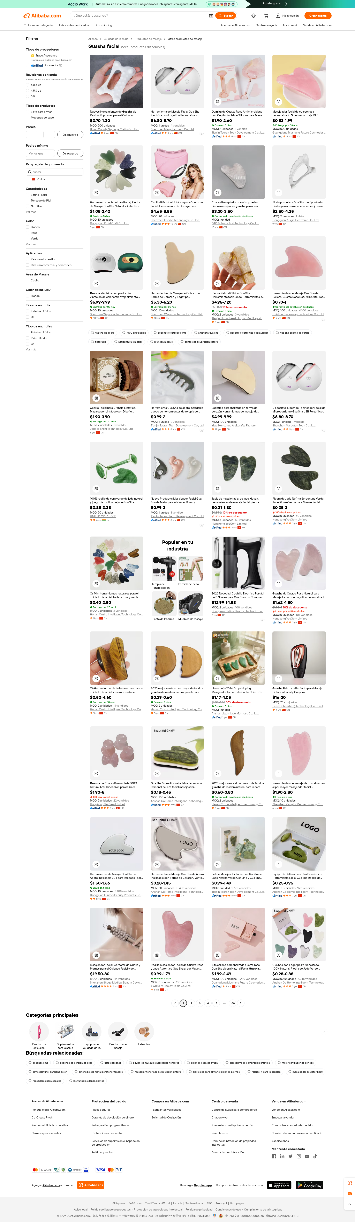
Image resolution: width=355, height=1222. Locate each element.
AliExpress (119, 1203)
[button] (211, 15)
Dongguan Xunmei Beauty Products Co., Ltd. (116, 895)
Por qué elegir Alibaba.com (49, 1109)
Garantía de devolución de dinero (113, 1117)
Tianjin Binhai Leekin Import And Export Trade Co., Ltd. (238, 318)
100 (233, 1003)
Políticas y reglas (102, 1152)
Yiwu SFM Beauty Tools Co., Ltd (170, 985)
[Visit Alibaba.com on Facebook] (274, 1156)
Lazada (177, 1203)
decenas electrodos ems (172, 332)
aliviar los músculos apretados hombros (156, 1062)
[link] (349, 1183)
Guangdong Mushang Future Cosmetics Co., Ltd (299, 132)
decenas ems (40, 1062)
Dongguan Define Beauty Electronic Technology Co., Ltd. (238, 611)
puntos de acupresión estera (201, 341)
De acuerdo (70, 134)
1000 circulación (136, 332)
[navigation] (54, 522)
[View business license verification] (215, 1216)
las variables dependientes (88, 1080)
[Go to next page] (240, 1003)
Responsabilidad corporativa (50, 1125)
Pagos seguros (101, 1109)
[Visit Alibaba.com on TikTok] (315, 1156)
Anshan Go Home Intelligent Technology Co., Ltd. (177, 801)
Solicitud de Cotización (166, 1117)
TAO (209, 1203)
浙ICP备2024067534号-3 (282, 1215)
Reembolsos (220, 1133)
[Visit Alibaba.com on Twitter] (290, 1156)
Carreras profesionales (46, 1133)
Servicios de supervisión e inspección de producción (116, 1142)
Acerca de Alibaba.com (47, 1101)
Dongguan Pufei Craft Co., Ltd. (109, 223)
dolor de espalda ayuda (204, 1062)
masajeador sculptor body (308, 1071)
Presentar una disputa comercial (232, 1125)
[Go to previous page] (175, 1003)
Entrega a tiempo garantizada (110, 1125)
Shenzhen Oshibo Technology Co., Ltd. (175, 220)
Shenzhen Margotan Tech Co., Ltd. (172, 129)
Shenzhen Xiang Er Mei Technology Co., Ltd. (299, 804)
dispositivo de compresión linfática (250, 1062)
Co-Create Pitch (42, 1117)
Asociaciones (280, 1141)
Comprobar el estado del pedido (292, 1125)
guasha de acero (104, 332)
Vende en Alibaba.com (286, 1109)
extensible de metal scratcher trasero (101, 1071)
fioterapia (100, 341)
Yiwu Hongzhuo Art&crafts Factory (234, 425)
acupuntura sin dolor (130, 341)
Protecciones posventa (107, 1133)
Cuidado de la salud (116, 38)
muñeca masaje (163, 341)
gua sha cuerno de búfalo (294, 332)
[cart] (267, 16)
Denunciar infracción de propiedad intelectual (234, 1142)
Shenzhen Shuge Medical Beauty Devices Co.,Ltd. (116, 982)
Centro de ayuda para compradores (234, 1109)
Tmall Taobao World (157, 1203)
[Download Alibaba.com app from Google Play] (309, 1185)
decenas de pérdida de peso (76, 1062)
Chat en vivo (219, 1117)
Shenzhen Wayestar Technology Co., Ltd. (116, 314)
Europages (237, 1203)
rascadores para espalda (47, 1080)
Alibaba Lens (51, 1185)
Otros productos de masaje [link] (185, 38)
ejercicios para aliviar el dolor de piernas (216, 1071)
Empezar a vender (283, 1117)
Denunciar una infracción (228, 1152)
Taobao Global (194, 1203)
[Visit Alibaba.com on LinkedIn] (282, 1156)
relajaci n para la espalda (266, 1071)
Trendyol (221, 1203)
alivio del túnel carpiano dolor (50, 1071)
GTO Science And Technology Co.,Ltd (235, 223)
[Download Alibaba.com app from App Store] (279, 1185)
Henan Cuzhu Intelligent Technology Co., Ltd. (116, 614)
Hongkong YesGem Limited (229, 523)
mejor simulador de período (298, 1062)
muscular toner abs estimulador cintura (158, 1071)
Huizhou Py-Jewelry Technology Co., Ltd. (298, 314)
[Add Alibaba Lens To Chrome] (90, 1185)
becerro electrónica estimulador (249, 332)
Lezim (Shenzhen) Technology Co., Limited (299, 706)
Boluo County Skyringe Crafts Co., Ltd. (114, 129)
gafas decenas (112, 1062)
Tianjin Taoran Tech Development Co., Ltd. (238, 132)
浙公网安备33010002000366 (244, 1215)
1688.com (135, 1203)
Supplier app (203, 1185)
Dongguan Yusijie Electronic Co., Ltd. (295, 220)
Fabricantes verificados (166, 1109)
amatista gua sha (208, 332)
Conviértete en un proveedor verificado (297, 1133)
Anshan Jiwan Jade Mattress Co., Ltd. (235, 713)
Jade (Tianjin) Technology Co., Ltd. (111, 428)
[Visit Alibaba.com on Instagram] (298, 1156)
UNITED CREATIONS (103, 516)
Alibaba (93, 38)
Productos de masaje (148, 38)
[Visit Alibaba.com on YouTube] (306, 1156)
